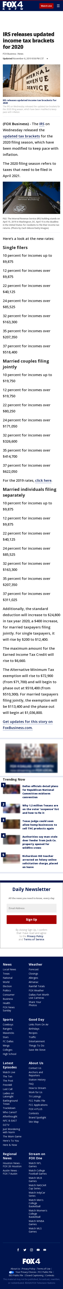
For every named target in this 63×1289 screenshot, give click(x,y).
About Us (36, 1063)
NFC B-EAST (10, 1120)
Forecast (34, 969)
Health (6, 1003)
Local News (9, 969)
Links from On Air (38, 1024)
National (7, 977)
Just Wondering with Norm (11, 1130)
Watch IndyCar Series (37, 1194)
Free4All (7, 1084)
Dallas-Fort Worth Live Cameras (39, 996)
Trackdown (9, 1108)
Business (8, 998)
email (45, 1250)
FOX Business (9, 53)
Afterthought (10, 1116)
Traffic (32, 1037)
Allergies (33, 977)
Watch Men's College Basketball (36, 1203)
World (6, 982)
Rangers (7, 1028)
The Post (8, 1080)
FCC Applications (38, 1104)
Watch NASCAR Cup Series (37, 1187)
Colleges (7, 1049)
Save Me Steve (37, 1049)
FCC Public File (37, 1100)
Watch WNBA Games (36, 1222)
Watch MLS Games (35, 1230)
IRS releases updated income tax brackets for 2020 (30, 102)
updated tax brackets (21, 136)
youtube (38, 1250)
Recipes (33, 1033)
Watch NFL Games (35, 1164)
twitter (25, 1250)
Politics (7, 990)
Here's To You (11, 1140)
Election (7, 986)
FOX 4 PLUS (35, 1109)
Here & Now (10, 1144)
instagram (31, 1250)
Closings (33, 973)
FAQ (31, 1083)
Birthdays (34, 1028)
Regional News (10, 1156)
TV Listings (35, 1096)
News (20, 53)
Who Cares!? (10, 1112)
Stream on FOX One (37, 1156)
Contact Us (35, 1068)
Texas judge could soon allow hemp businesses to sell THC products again (39, 824)
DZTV (6, 1124)
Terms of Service (34, 939)
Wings (6, 1045)
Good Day (36, 1019)
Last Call (7, 1089)
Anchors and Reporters (36, 1074)
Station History (37, 1079)
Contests (34, 1113)
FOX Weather (36, 990)
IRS (41, 123)
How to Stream (37, 1088)
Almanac (33, 982)
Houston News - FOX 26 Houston (12, 1164)
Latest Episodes (10, 1065)
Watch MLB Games (35, 1179)
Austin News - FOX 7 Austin (11, 1172)
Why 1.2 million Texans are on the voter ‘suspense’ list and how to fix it (40, 809)
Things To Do (36, 1045)
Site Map (34, 1121)
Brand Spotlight (37, 1117)
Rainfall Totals (37, 986)
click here (43, 480)
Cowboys (8, 1024)
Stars (6, 1037)
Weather (35, 964)
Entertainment (37, 1041)
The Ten (7, 1076)
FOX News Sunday (9, 1009)
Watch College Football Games (38, 1172)
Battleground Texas (10, 1102)
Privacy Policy (35, 936)
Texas (6, 973)
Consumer (9, 994)
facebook (18, 1250)
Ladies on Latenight (8, 1095)
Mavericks (8, 1033)
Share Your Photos (35, 1003)
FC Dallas (8, 1041)
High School (9, 1054)
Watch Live (46, 6)
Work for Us (35, 1092)
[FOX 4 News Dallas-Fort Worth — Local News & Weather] (13, 5)
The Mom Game (12, 1136)
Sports (8, 1019)
